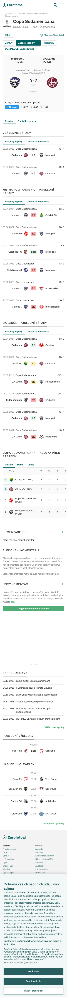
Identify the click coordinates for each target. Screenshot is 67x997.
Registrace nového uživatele (33, 608)
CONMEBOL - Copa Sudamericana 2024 (31, 14)
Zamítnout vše (33, 981)
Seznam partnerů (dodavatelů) (21, 962)
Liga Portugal (8, 873)
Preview (9, 121)
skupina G (38, 70)
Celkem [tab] (9, 464)
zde (12, 602)
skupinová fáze (23, 70)
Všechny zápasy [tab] (14, 141)
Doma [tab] (20, 464)
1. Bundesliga (8, 859)
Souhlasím (33, 971)
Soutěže (8, 14)
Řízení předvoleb (33, 991)
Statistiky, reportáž (28, 121)
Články (38, 846)
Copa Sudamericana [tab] (38, 141)
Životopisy (39, 866)
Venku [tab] (31, 464)
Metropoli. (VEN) (17, 60)
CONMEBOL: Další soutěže (19, 49)
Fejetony (39, 862)
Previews (39, 852)
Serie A (6, 856)
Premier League (9, 849)
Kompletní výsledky (54, 823)
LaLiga (5, 852)
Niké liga (6, 869)
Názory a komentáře (44, 859)
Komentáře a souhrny (44, 856)
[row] (33, 154)
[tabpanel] (33, 163)
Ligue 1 (6, 862)
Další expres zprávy (53, 727)
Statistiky (49, 43)
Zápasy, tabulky (11, 16)
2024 (7, 35)
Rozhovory (40, 873)
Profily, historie (41, 869)
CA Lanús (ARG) (49, 60)
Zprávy (9, 43)
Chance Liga (8, 866)
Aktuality (39, 849)
